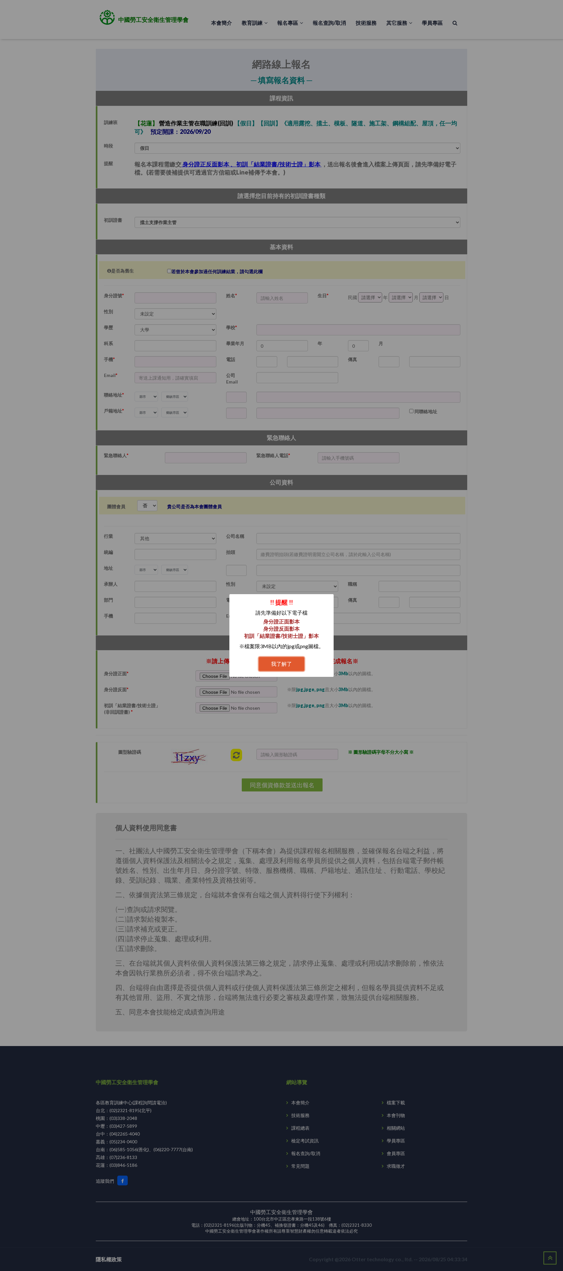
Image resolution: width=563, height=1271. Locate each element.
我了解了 (281, 664)
